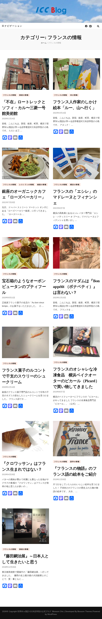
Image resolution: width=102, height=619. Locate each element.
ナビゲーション (13, 26)
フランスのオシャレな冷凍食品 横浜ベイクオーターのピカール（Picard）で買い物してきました (76, 377)
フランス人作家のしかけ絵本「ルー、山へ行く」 (75, 104)
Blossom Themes (84, 611)
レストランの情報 (26, 185)
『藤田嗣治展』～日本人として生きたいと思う (25, 559)
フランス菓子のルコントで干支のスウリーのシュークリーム (24, 376)
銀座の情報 (41, 185)
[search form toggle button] (98, 26)
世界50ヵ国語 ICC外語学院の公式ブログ (34, 611)
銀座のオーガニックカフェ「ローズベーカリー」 (24, 194)
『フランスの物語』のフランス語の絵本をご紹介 (75, 471)
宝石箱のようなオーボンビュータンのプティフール (24, 286)
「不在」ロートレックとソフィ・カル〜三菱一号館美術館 (24, 107)
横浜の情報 (74, 185)
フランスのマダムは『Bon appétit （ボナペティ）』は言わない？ (76, 286)
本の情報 (74, 95)
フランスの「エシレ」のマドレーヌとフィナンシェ (75, 197)
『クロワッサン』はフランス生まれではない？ (24, 466)
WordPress (52, 614)
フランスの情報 (9, 95)
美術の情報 (23, 95)
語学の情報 (74, 462)
